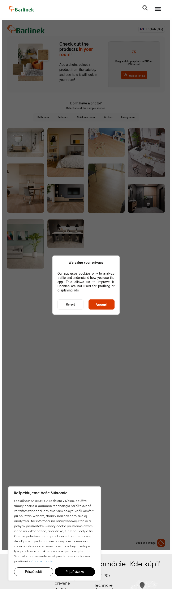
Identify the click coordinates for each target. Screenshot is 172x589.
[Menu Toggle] (157, 8)
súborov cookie (41, 561)
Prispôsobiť (33, 571)
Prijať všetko (74, 571)
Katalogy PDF (102, 577)
